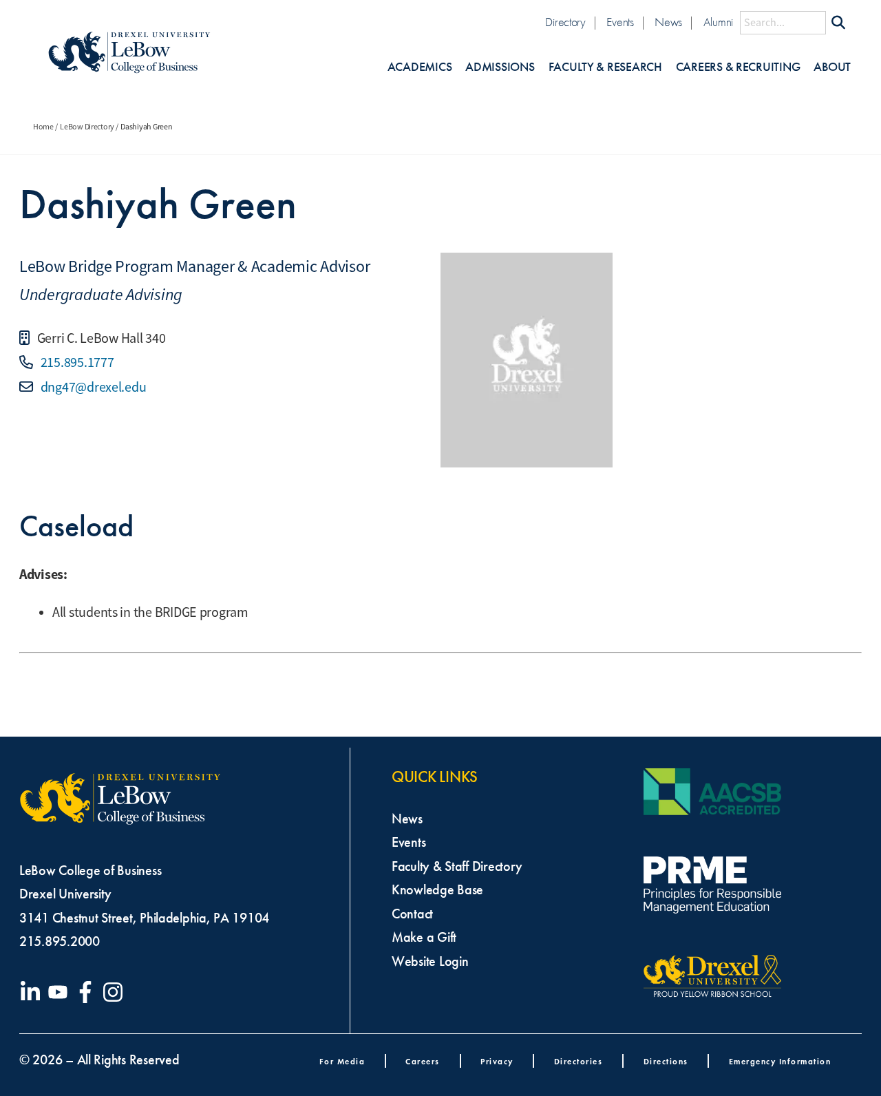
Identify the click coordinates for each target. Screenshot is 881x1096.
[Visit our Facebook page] (88, 992)
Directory (565, 22)
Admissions (499, 67)
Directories (578, 1061)
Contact (412, 913)
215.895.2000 (59, 941)
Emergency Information (780, 1061)
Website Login (430, 961)
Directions (666, 1061)
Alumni (718, 22)
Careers (422, 1061)
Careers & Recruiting (738, 67)
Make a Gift (424, 937)
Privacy (496, 1061)
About (832, 67)
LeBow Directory (87, 126)
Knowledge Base (437, 889)
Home (43, 126)
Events (619, 22)
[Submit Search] (838, 22)
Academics (420, 67)
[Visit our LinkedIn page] (33, 992)
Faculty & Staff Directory (457, 866)
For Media (342, 1061)
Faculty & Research (605, 67)
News (668, 22)
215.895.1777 (76, 362)
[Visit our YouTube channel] (60, 992)
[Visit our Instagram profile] (115, 992)
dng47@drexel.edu (92, 387)
